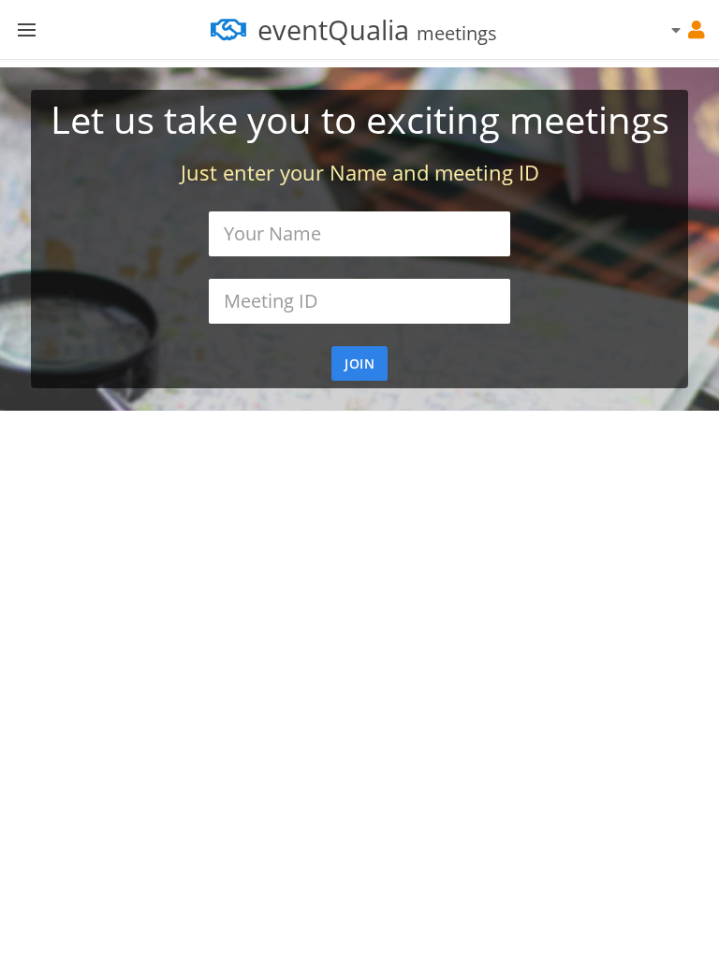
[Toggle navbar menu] (26, 30)
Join (359, 363)
